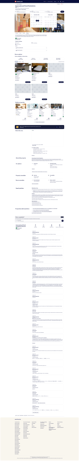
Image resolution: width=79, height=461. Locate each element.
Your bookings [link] (33, 423)
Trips (58, 1)
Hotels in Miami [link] (17, 435)
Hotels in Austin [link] (17, 440)
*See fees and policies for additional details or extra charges (39, 171)
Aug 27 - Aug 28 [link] (33, 59)
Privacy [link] (49, 424)
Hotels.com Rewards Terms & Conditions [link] (52, 429)
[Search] (63, 221)
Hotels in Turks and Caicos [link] (26, 424)
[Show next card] (63, 112)
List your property (50, 1)
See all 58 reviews (17, 39)
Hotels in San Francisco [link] (17, 432)
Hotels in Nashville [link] (17, 431)
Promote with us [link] (42, 426)
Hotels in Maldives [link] (25, 427)
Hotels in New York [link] (17, 424)
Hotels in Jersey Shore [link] (26, 431)
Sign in (63, 1)
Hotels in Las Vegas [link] (17, 423)
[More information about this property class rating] (17, 7)
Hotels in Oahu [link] (25, 436)
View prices (28, 82)
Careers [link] (58, 424)
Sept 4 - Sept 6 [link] (58, 59)
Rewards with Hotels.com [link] (60, 427)
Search (62, 11)
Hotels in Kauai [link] (25, 435)
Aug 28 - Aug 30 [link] (46, 59)
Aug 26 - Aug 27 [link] (21, 59)
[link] (62, 4)
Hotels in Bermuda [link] (25, 428)
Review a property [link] (34, 427)
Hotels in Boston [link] (17, 444)
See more (33, 155)
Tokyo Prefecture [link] (21, 415)
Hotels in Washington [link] (17, 439)
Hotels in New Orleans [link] (17, 428)
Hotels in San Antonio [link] (17, 443)
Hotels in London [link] (17, 448)
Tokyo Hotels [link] (25, 415)
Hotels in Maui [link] (25, 432)
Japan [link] (18, 415)
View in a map (34, 145)
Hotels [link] (16, 415)
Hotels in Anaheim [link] (17, 452)
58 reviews (17, 229)
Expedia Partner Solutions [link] (43, 425)
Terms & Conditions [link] (51, 423)
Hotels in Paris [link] (16, 436)
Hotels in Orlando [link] (17, 427)
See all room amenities (35, 183)
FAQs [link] (32, 424)
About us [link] (58, 423)
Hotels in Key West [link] (17, 447)
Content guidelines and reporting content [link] (52, 427)
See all (16, 45)
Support (55, 1)
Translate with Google (35, 252)
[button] (33, 19)
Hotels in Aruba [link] (25, 423)
